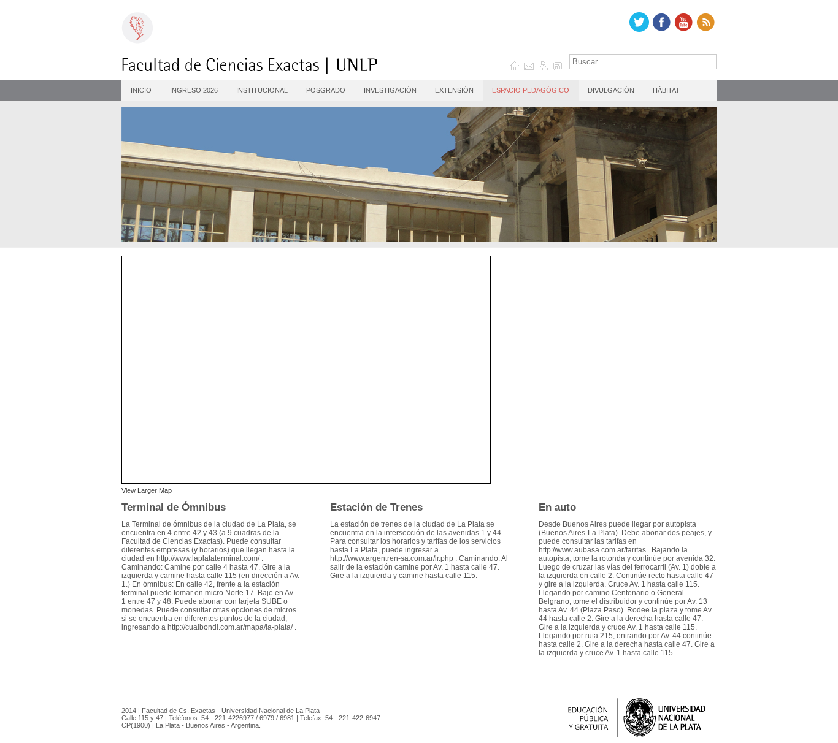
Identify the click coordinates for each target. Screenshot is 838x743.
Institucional (262, 90)
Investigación (390, 90)
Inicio (141, 90)
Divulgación (611, 90)
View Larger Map (146, 490)
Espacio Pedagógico (530, 90)
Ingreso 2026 (194, 90)
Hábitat (666, 90)
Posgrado (325, 90)
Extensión (454, 90)
